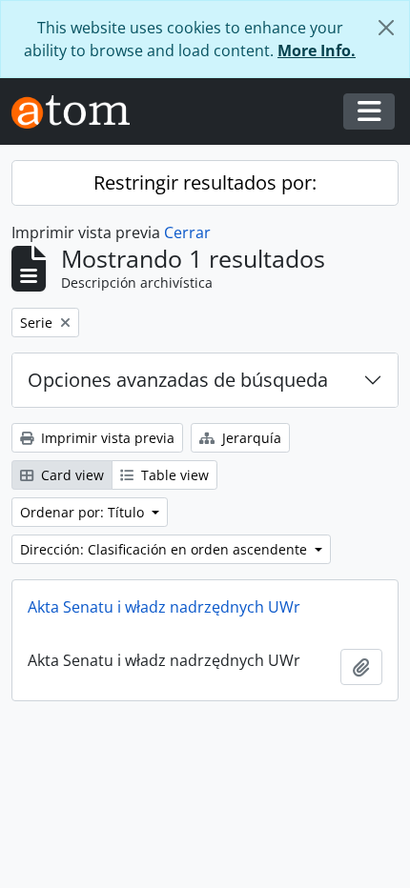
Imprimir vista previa (105, 438)
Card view (70, 475)
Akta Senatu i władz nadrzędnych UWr (164, 606)
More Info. (316, 50)
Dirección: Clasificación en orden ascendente (165, 549)
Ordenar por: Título (84, 512)
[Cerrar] (386, 27)
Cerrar (187, 232)
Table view (173, 475)
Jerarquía (249, 438)
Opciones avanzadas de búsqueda (178, 380)
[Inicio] (78, 112)
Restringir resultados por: (205, 182)
